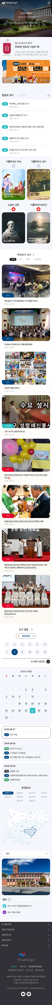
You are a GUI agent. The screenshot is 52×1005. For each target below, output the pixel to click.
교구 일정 (23, 629)
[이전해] (19, 636)
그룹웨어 (13, 966)
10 (30, 652)
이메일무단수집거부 (15, 970)
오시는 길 (29, 970)
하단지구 (32, 793)
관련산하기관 (6, 935)
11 (37, 652)
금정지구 (8, 797)
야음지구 (32, 801)
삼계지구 (44, 797)
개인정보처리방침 (35, 966)
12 (45, 652)
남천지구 (8, 793)
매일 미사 (26, 28)
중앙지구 (20, 793)
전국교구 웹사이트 (8, 929)
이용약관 (22, 966)
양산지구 (32, 797)
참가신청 (5, 945)
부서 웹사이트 (6, 924)
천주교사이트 (6, 940)
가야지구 (44, 793)
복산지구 (20, 801)
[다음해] (33, 636)
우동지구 (20, 797)
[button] (37, 80)
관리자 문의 (39, 970)
